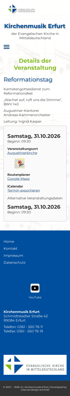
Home (9, 241)
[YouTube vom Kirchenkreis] (35, 288)
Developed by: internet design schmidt (44, 388)
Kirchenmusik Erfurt (34, 25)
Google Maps (18, 179)
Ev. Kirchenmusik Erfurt (34, 387)
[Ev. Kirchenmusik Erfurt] (19, 8)
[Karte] (20, 167)
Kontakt (10, 248)
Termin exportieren (23, 190)
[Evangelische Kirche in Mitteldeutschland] (35, 365)
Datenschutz (15, 262)
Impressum (13, 255)
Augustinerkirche (22, 153)
